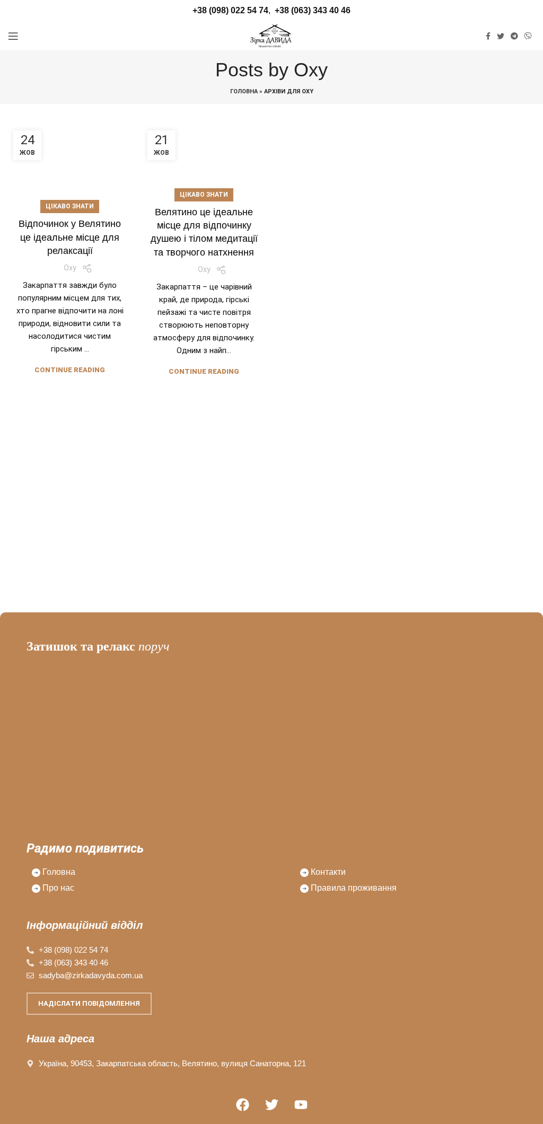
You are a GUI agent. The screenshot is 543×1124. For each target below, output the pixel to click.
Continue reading (69, 369)
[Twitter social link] (500, 36)
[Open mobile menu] (13, 36)
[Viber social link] (528, 36)
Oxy (311, 70)
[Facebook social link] (488, 36)
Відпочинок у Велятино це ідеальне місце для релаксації (70, 237)
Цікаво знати (70, 206)
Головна (244, 91)
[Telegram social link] (514, 36)
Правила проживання (354, 887)
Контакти (328, 871)
